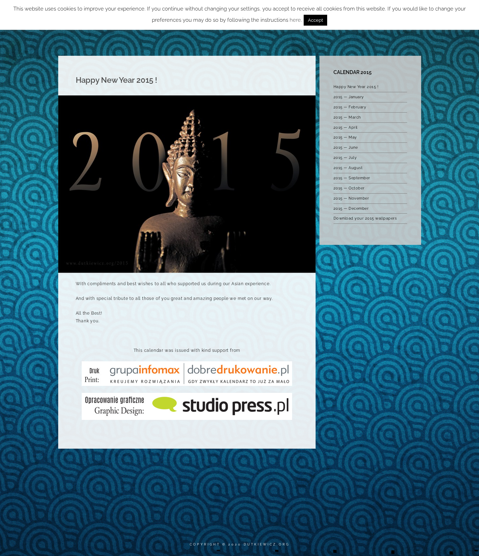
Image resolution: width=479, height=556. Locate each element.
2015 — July (345, 157)
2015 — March (347, 117)
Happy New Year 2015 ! (356, 87)
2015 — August (348, 168)
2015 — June (345, 147)
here (295, 20)
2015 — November (351, 198)
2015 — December (351, 208)
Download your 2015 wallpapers (365, 218)
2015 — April (345, 127)
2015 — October (349, 188)
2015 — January (348, 97)
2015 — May (345, 137)
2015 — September (351, 178)
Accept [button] (315, 20)
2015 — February (349, 107)
